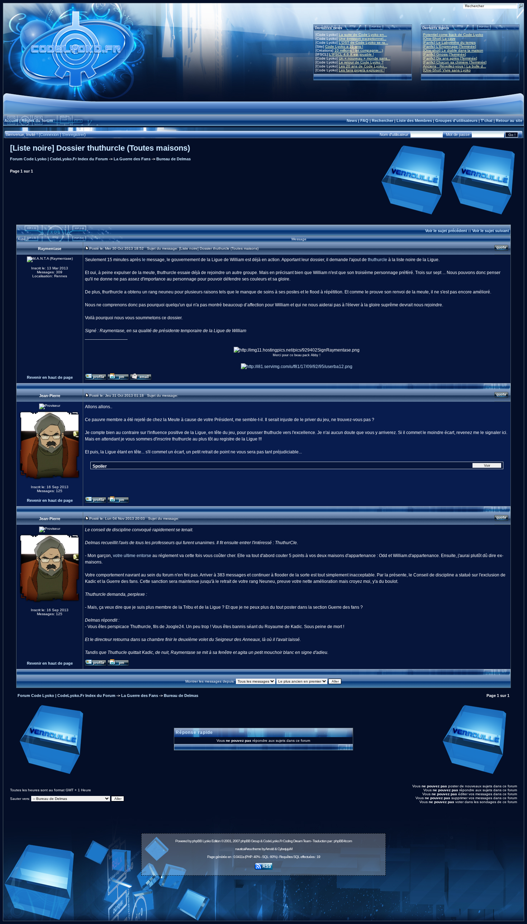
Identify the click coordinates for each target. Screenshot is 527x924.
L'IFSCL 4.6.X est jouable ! (351, 54)
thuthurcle (377, 259)
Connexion (49, 134)
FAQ (364, 120)
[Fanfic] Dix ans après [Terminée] (450, 58)
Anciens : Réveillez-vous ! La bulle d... (454, 66)
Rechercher (382, 120)
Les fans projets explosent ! (362, 70)
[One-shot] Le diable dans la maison (453, 50)
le (144, 259)
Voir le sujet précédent (446, 230)
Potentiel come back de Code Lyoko (453, 35)
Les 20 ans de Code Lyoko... (363, 66)
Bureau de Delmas (173, 159)
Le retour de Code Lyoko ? (361, 62)
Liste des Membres (414, 120)
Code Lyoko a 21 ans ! (344, 46)
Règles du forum (37, 120)
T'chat (487, 120)
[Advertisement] (263, 894)
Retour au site (509, 120)
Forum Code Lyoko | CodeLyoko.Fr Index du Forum (59, 159)
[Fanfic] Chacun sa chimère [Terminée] (454, 62)
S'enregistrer (73, 134)
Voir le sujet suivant (490, 230)
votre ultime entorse (132, 555)
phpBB (197, 841)
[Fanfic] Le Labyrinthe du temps (449, 42)
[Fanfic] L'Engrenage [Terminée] (449, 46)
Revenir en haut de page (50, 377)
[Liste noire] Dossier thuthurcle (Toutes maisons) (100, 147)
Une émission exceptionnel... (362, 39)
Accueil (11, 120)
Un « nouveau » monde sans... (364, 58)
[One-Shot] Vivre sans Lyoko (447, 70)
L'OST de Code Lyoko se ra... (363, 42)
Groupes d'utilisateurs (456, 120)
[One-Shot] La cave (439, 39)
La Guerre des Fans (132, 159)
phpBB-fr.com (343, 841)
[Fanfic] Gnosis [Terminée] (444, 54)
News (352, 120)
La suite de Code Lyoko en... (363, 35)
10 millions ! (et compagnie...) (358, 50)
